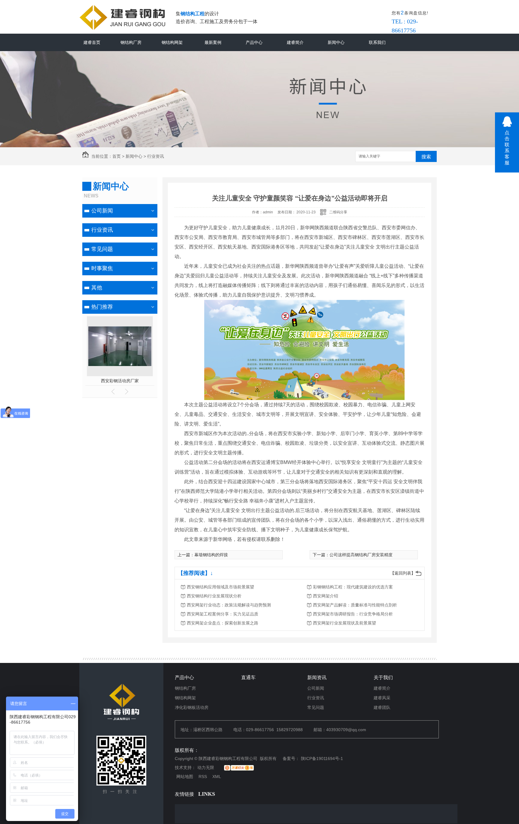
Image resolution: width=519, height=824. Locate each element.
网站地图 (184, 776)
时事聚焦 (102, 268)
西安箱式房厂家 (137, 380)
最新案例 (213, 42)
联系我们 (377, 42)
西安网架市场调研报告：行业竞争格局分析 (353, 614)
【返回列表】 (402, 573)
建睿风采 (382, 697)
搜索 (426, 156)
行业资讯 (155, 156)
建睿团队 (382, 707)
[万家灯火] (239, 768)
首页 (116, 156)
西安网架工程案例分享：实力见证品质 (222, 614)
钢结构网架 (172, 42)
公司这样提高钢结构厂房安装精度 (361, 554)
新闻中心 (336, 42)
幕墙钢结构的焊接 (211, 554)
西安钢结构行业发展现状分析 (214, 596)
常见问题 (102, 249)
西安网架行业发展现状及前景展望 (344, 623)
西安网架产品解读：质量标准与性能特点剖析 (355, 605)
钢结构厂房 (130, 42)
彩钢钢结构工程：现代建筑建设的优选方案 (353, 586)
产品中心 (254, 42)
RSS (203, 776)
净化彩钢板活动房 (191, 707)
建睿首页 (91, 42)
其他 (96, 288)
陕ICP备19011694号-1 (322, 758)
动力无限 (205, 767)
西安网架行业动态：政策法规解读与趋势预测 (229, 605)
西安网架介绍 (325, 596)
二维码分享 (338, 212)
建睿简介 (295, 42)
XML (216, 776)
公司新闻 (102, 211)
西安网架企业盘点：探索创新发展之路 (222, 623)
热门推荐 (102, 307)
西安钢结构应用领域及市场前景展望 (220, 586)
